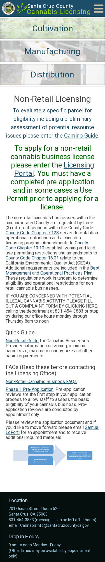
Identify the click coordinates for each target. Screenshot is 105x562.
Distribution (52, 74)
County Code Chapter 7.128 (32, 232)
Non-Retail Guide (22, 340)
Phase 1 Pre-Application (29, 389)
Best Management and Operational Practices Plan (52, 270)
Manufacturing (52, 51)
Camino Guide (81, 135)
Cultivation (52, 28)
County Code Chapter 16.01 (32, 258)
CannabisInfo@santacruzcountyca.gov (54, 525)
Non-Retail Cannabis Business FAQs (41, 381)
